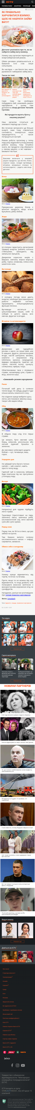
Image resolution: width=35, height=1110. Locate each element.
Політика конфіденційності (11, 1018)
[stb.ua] (4, 1053)
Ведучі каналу (7, 919)
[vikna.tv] (11, 1053)
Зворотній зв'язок (8, 1002)
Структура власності (9, 973)
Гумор (4, 989)
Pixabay (8, 204)
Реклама (5, 998)
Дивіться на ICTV (9, 948)
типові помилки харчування (17, 595)
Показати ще (18, 649)
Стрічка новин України (10, 1039)
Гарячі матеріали (9, 655)
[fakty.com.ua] (23, 1053)
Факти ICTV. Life (7, 1047)
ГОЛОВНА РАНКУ (7, 6)
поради (14, 603)
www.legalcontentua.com (19, 1107)
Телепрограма (7, 977)
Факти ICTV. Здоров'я (9, 1043)
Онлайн (5, 981)
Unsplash (11, 598)
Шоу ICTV (5, 1022)
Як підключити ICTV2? (9, 1006)
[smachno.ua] (7, 1059)
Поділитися (30, 9)
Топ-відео (6, 618)
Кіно (4, 993)
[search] (32, 2)
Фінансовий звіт (8, 1014)
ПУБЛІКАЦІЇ (26, 6)
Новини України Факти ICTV (11, 1026)
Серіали (5, 985)
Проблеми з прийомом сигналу (12, 1010)
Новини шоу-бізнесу (9, 1035)
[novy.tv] (17, 1053)
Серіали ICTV (7, 1030)
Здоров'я (8, 603)
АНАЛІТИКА (17, 6)
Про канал (6, 969)
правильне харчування (24, 603)
